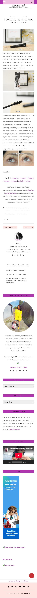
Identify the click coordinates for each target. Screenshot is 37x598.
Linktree (13, 367)
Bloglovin (31, 178)
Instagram (15, 178)
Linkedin (21, 181)
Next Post (28, 227)
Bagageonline (7, 559)
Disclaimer (25, 581)
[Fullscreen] (32, 462)
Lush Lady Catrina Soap (16, 274)
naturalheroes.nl (14, 430)
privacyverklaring (10, 193)
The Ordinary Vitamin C (15, 270)
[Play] (6, 462)
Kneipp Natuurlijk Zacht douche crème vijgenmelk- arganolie (16, 281)
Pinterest (14, 181)
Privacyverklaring (14, 581)
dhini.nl (27, 593)
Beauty (13, 16)
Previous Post (10, 227)
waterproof (22, 214)
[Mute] (28, 462)
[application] (18, 455)
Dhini (18, 244)
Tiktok (25, 367)
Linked (19, 367)
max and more (9, 214)
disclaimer (30, 190)
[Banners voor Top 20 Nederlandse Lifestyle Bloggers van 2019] (14, 547)
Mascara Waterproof (21, 211)
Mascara (7, 211)
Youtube (6, 181)
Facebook (23, 178)
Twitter (27, 181)
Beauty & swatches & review (17, 208)
